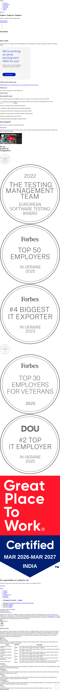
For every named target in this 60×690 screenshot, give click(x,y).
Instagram (11, 604)
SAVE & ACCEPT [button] (4, 689)
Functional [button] (2, 663)
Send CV (2, 12)
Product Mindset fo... (5, 85)
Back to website (4, 93)
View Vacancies (3, 20)
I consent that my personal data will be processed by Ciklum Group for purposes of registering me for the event (27, 101)
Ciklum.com (6, 597)
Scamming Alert (3, 22)
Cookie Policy (51, 615)
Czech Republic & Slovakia (27, 603)
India (4, 603)
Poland (7, 603)
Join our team (3, 127)
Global (20, 600)
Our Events (5, 7)
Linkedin (11, 605)
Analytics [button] (2, 674)
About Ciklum (6, 4)
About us (5, 590)
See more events (34, 85)
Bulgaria (14, 603)
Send (15, 103)
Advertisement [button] (3, 679)
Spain (10, 603)
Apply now (2, 585)
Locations (5, 592)
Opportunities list (7, 594)
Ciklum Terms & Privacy (6, 612)
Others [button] (1, 685)
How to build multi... (26, 85)
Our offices (5, 5)
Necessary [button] (2, 637)
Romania (18, 603)
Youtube (10, 607)
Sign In (4, 9)
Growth (5, 8)
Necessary (4, 639)
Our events (5, 596)
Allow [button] (1, 619)
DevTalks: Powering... (15, 85)
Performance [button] (3, 669)
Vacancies (5, 3)
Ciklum (13, 609)
